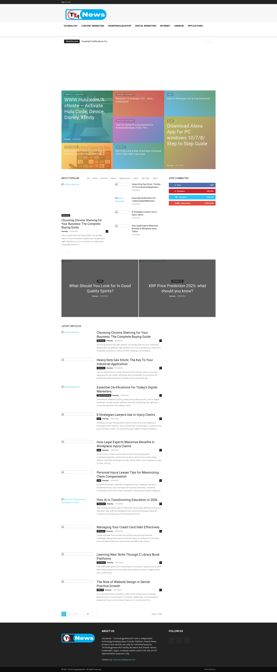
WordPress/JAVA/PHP (119, 25)
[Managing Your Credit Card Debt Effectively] (77, 536)
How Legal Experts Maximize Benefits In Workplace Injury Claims (145, 229)
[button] (212, 26)
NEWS (100, 281)
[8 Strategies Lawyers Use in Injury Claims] (122, 215)
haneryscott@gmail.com (124, 659)
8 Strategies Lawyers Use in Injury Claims (126, 415)
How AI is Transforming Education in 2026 (127, 500)
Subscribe (209, 203)
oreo (170, 94)
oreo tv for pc (210, 669)
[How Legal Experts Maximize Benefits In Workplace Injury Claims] (122, 229)
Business (65, 215)
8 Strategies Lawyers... (92, 41)
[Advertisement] (138, 67)
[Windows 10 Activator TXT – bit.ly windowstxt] (138, 106)
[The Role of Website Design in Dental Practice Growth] (77, 591)
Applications (195, 25)
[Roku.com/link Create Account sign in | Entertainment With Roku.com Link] (87, 159)
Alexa (170, 121)
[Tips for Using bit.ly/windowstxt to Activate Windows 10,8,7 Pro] (138, 132)
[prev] (206, 41)
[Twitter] (213, 2)
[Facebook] (204, 2)
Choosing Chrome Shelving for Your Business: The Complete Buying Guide (81, 223)
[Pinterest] (208, 2)
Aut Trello (121, 147)
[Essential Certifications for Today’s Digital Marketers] (122, 202)
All (88, 178)
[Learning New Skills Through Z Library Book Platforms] (77, 563)
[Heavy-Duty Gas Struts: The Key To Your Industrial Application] (122, 188)
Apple (113, 178)
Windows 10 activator (125, 94)
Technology (70, 25)
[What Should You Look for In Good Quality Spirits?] (99, 293)
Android (179, 25)
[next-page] (68, 250)
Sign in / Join (66, 2)
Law (99, 419)
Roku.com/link (71, 147)
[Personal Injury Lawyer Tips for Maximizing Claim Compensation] (77, 481)
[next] (211, 41)
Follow (210, 191)
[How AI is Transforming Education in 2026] (77, 508)
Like (212, 185)
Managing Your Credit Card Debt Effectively (128, 527)
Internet (165, 25)
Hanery (67, 139)
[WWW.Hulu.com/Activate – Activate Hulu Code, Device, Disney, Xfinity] (87, 116)
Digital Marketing (145, 25)
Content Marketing (92, 25)
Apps (136, 178)
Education (101, 504)
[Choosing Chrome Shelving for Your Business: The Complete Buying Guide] (84, 200)
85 (88, 614)
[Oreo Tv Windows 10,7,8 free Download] (190, 106)
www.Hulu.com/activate (75, 94)
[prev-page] (63, 250)
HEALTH (100, 590)
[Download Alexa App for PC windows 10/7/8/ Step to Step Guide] (190, 143)
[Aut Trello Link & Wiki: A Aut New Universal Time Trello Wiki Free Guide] (138, 159)
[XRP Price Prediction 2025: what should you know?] (177, 288)
